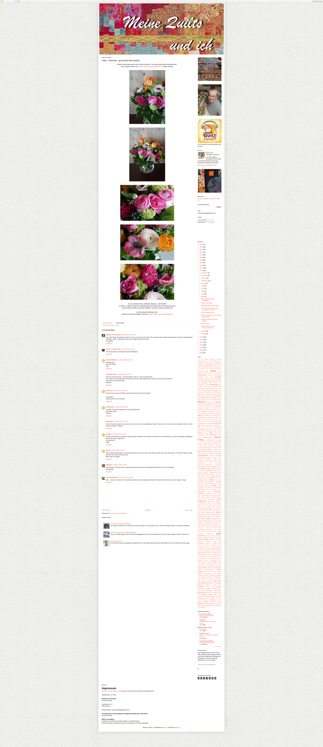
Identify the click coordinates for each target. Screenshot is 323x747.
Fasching (205, 433)
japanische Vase (214, 474)
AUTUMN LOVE (216, 386)
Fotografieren (201, 444)
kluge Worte (205, 483)
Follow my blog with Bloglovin (207, 664)
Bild (220, 392)
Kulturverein (200, 487)
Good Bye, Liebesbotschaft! (207, 642)
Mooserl (204, 505)
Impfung (219, 468)
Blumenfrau (109, 421)
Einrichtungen (201, 429)
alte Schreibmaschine (203, 368)
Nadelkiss (218, 506)
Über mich (217, 581)
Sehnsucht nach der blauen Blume (206, 551)
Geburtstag (218, 453)
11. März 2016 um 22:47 (119, 434)
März (203, 296)
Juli (202, 286)
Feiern (211, 433)
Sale (220, 543)
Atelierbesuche (202, 375)
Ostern (199, 514)
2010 (201, 350)
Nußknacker (218, 510)
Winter (207, 601)
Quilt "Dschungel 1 (216, 523)
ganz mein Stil (202, 451)
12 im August (203, 629)
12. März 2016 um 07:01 (117, 450)
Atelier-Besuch (209, 373)
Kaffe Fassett (206, 476)
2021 (201, 257)
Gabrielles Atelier (111, 374)
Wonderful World (208, 603)
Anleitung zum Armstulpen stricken (120, 523)
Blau (212, 396)
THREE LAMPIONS (207, 577)
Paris (213, 514)
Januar (203, 333)
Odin (199, 512)
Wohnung (200, 603)
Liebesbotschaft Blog (206, 641)
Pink (220, 518)
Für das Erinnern (217, 449)
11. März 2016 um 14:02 (128, 334)
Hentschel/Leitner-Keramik (204, 466)
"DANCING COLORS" (215, 359)
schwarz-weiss (207, 549)
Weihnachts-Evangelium (212, 592)
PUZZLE (205, 523)
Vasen (219, 585)
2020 (201, 260)
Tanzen (214, 573)
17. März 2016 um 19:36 (126, 477)
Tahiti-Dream (207, 573)
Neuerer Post (106, 510)
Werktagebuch (201, 598)
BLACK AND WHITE (204, 396)
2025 (201, 247)
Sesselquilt (218, 551)
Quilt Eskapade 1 (208, 529)
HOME (209, 468)
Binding (219, 394)
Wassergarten (208, 590)
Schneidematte (201, 547)
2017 (201, 268)
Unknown (109, 390)
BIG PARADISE (215, 392)
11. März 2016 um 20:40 (121, 407)
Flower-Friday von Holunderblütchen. (160, 314)
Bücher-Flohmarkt (202, 404)
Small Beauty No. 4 (203, 558)
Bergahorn (207, 392)
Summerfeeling (209, 569)
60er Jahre (217, 361)
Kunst (205, 487)
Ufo (214, 583)
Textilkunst (206, 575)
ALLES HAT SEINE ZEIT (204, 366)
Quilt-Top (219, 531)
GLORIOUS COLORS (204, 459)
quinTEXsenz (202, 535)
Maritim (208, 497)
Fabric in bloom (217, 431)
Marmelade (214, 497)
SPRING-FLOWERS (210, 566)
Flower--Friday (207, 437)
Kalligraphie (200, 478)
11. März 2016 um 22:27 (121, 421)
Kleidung (219, 480)
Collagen (200, 408)
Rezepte (206, 539)
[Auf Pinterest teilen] (123, 323)
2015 (201, 337)
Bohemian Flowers (211, 402)
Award (199, 388)
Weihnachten (202, 592)
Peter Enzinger (211, 516)
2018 (201, 265)
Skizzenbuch (201, 554)
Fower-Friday (207, 444)
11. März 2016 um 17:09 (125, 360)
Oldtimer (203, 512)
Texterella (202, 620)
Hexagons (203, 468)
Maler (199, 497)
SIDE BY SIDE (201, 552)
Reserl (108, 450)
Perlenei (205, 516)
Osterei (213, 512)
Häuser (212, 461)
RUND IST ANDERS (212, 543)
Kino (220, 478)
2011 (201, 347)
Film (216, 433)
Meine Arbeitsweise (209, 499)
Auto (220, 384)
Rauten (213, 535)
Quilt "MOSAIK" (202, 525)
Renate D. (211, 152)
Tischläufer (211, 579)
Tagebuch (200, 573)
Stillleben (200, 567)
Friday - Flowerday (206, 303)
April (202, 294)
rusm (165, 727)
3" (208, 361)
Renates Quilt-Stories (203, 537)
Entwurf (199, 431)
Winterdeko (213, 601)
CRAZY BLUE (208, 409)
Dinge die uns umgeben (206, 425)
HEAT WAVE (218, 461)
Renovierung (213, 537)
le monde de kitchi (205, 614)
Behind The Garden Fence (214, 390)
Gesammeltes (203, 455)
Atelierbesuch (218, 373)
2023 (201, 252)
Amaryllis (211, 368)
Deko (200, 415)
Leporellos (201, 493)
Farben (200, 433)
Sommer (219, 562)
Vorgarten (218, 586)
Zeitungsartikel (217, 605)
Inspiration (209, 470)
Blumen (109, 325)
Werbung (207, 596)
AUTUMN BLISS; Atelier (204, 386)
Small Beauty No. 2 (206, 556)
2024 (201, 249)
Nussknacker (212, 510)
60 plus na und (204, 633)
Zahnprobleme (209, 605)
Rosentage (208, 541)
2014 (201, 339)
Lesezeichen (208, 493)
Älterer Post (188, 510)
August (203, 283)
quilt (209, 523)
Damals (215, 409)
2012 (201, 345)
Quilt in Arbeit (217, 529)
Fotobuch (209, 442)
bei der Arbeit (201, 392)
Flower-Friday (115, 325)
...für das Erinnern (203, 359)
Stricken (200, 569)
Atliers (211, 377)
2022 (201, 255)
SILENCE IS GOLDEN (211, 552)
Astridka (108, 434)
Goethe (214, 459)
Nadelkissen (201, 508)
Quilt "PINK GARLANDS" (212, 525)
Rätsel (208, 535)
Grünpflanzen (201, 461)
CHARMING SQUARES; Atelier (206, 406)
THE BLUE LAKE (214, 575)
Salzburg (200, 545)
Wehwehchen (217, 590)
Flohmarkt (213, 435)
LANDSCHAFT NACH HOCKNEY (207, 489)
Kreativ (213, 486)
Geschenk (211, 455)
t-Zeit (206, 571)
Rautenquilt (218, 535)
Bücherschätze (217, 404)
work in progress (217, 603)
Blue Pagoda (217, 399)
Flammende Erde (203, 435)
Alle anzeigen (218, 646)
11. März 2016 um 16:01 (128, 349)
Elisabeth (109, 465)
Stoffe (204, 567)
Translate (211, 222)
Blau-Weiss (217, 396)
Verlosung (201, 586)
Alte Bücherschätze (216, 366)
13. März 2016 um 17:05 (119, 465)
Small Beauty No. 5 (213, 558)
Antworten (109, 343)
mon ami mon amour (210, 503)
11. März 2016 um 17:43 (124, 374)
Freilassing (210, 445)
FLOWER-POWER (210, 440)
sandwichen (206, 545)
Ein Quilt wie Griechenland (212, 427)
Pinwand (219, 520)
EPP (203, 431)
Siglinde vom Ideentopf (113, 334)
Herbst (214, 466)
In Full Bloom (201, 470)
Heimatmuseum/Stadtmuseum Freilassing (209, 464)
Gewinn (219, 457)
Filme (219, 433)
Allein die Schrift (217, 365)
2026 (201, 244)
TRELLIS (203, 581)
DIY (214, 425)
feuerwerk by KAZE (205, 627)
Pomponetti (109, 407)
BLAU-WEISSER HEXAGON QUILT (207, 397)
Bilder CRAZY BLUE (206, 394)
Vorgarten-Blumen (202, 588)
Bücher (218, 402)
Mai (202, 291)
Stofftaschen (218, 567)
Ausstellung (200, 379)
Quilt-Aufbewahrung (211, 531)
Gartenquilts (205, 453)
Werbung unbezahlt (216, 596)
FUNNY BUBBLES (208, 449)
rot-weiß (214, 541)
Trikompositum (209, 581)
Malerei (203, 497)
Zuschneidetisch (202, 607)
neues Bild (215, 508)
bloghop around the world (208, 399)
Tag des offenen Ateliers (214, 571)
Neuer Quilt (207, 508)
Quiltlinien (209, 534)
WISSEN (219, 601)
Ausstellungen (214, 384)
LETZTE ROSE (217, 493)
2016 (201, 270)
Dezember (204, 273)
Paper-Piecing (205, 514)
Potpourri (200, 523)
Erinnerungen (208, 431)
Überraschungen (203, 583)
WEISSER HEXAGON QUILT (209, 594)
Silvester (219, 552)
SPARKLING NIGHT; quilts (214, 564)
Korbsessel (208, 485)
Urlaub (215, 585)
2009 (201, 352)
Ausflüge (218, 377)
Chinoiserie (218, 406)
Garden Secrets (212, 451)
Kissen (212, 480)
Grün (220, 459)
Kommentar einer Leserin (214, 483)
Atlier (206, 377)
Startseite (147, 510)
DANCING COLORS (206, 411)
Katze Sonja (207, 478)
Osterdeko (208, 512)
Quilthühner (200, 534)
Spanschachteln (201, 564)
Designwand (210, 417)
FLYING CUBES (202, 442)
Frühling (201, 449)
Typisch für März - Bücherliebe (210, 305)
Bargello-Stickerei (213, 388)
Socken (214, 562)
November (204, 275)
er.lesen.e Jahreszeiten (113, 349)
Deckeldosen (217, 413)
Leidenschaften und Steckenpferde (209, 491)
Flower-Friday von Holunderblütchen (150, 66)
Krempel (219, 485)
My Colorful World (209, 506)
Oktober (203, 278)
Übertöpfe (210, 583)
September (204, 280)
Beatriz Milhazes (202, 390)
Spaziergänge (201, 566)
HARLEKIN (207, 461)
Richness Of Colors (215, 539)
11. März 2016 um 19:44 (119, 390)
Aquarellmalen (217, 368)
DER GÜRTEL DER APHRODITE (210, 415)
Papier (210, 514)
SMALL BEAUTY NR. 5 (215, 560)
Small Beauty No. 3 (216, 556)
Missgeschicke (211, 501)
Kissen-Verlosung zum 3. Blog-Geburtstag (122, 532)
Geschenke (218, 455)
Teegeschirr (200, 575)
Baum (219, 388)
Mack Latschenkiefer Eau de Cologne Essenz (209, 495)
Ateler (206, 371)
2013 (201, 342)
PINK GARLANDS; (212, 520)
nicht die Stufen (204, 510)
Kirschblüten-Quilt (202, 480)
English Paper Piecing (215, 429)
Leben (219, 489)
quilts (218, 533)
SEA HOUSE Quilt (216, 549)
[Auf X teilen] (120, 323)
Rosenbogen (201, 541)
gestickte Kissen (211, 457)
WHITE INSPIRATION (210, 600)
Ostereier (218, 512)
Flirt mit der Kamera (116, 541)
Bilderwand (214, 394)
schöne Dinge (210, 547)
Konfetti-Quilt (201, 485)
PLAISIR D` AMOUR (203, 522)
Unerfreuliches (207, 585)
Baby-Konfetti (205, 388)
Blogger (177, 727)
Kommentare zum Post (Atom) (118, 513)
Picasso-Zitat (215, 518)
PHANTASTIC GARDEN (204, 518)
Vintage (207, 586)
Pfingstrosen (218, 516)
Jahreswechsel (213, 472)
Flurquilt (219, 440)
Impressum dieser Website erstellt (112, 691)
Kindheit (217, 478)
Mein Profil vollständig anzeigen (207, 165)
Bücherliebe (210, 404)
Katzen (212, 478)
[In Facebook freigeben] (121, 323)
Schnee (219, 545)
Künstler (210, 487)
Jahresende (205, 472)
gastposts (211, 453)
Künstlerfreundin (217, 487)
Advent (211, 365)
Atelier (213, 371)
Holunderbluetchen (112, 477)
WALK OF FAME (212, 588)
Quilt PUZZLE (201, 531)
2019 (201, 262)
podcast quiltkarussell (215, 522)
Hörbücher (214, 468)
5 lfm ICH (212, 361)
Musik (215, 505)
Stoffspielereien (210, 567)
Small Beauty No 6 (209, 554)
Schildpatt (213, 545)
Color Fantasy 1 (207, 408)
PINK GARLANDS (202, 520)
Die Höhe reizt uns (214, 419)
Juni (202, 288)
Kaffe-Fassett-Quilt (216, 476)
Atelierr (210, 375)
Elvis (207, 429)
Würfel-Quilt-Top (201, 605)
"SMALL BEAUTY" (202, 361)
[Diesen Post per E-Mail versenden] (117, 323)
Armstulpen (201, 371)
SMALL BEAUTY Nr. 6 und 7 (205, 562)
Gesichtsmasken (202, 457)
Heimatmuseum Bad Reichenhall (209, 463)
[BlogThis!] (118, 323)
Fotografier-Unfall (217, 442)
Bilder (199, 394)
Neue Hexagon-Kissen (208, 312)
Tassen (219, 573)
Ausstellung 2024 (209, 379)
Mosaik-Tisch (210, 505)
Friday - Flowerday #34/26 (206, 615)
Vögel (212, 586)
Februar (203, 331)
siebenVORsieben (111, 360)
